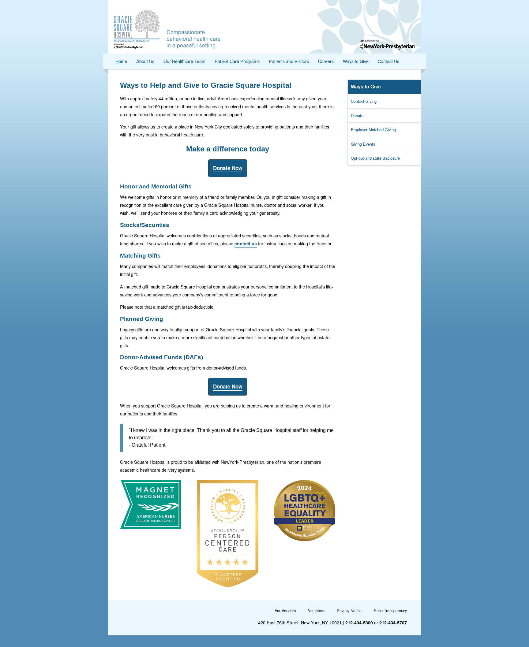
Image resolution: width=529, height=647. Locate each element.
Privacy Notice (349, 610)
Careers (326, 61)
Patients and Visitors (289, 61)
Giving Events (363, 144)
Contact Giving (364, 101)
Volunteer (316, 610)
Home (121, 61)
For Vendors (285, 610)
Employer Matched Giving (373, 129)
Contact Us (388, 61)
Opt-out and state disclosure (375, 158)
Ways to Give (356, 61)
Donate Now (227, 168)
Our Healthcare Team (184, 61)
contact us (245, 243)
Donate (357, 115)
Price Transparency (390, 610)
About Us (145, 61)
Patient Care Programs (237, 61)
